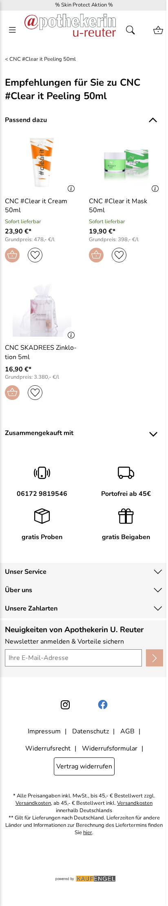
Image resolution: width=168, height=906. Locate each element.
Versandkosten (33, 803)
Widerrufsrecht (48, 748)
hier (87, 832)
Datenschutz (90, 731)
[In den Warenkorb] (12, 255)
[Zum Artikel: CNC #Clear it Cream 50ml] (42, 162)
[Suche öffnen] (133, 30)
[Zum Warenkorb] (158, 30)
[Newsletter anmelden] (154, 657)
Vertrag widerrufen (84, 766)
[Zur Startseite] (70, 30)
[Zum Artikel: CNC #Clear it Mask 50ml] (126, 162)
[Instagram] (65, 705)
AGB (127, 731)
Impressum (44, 731)
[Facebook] (103, 705)
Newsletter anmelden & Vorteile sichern (64, 641)
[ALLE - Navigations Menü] (12, 30)
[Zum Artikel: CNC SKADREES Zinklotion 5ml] (42, 309)
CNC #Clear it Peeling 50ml (42, 59)
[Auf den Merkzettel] (35, 255)
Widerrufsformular (109, 748)
